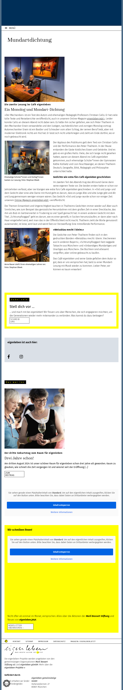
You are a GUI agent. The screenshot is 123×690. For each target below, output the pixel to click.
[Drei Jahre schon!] (34, 419)
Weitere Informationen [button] (61, 512)
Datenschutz (59, 641)
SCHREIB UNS (15, 320)
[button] (6, 683)
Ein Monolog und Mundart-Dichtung (34, 109)
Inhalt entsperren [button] (61, 505)
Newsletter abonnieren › (16, 626)
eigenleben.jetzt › (96, 118)
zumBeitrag (9, 474)
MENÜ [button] (12, 28)
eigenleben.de (61, 14)
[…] (86, 467)
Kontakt (17, 641)
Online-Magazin (31, 200)
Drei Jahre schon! (19, 458)
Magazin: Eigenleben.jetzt (83, 641)
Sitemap (29, 641)
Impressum (43, 641)
